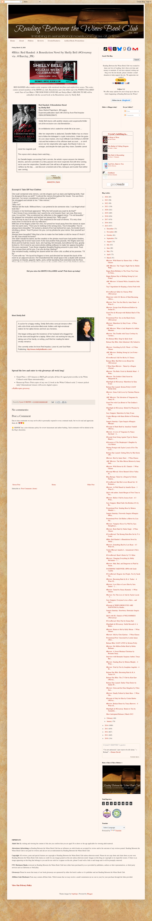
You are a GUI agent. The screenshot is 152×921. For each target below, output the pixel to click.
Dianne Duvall (116, 752)
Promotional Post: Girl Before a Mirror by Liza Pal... (122, 519)
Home (12, 40)
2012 (107, 732)
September (110, 238)
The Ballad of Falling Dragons (118, 146)
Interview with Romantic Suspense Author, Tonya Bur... (123, 657)
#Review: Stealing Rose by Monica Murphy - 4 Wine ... (122, 663)
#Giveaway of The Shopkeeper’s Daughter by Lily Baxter (121, 443)
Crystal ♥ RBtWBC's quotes (114, 744)
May (108, 251)
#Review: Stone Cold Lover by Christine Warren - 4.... (123, 393)
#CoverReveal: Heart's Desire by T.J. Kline (120, 555)
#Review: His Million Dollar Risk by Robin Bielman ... (121, 647)
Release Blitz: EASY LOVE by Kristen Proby (121, 643)
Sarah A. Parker (113, 148)
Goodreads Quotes (134, 757)
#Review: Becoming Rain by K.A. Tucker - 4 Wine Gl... (121, 580)
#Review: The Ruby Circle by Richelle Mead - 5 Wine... (122, 372)
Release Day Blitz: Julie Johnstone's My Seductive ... (123, 343)
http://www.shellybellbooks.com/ (39, 349)
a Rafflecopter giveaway (21, 388)
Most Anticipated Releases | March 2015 (119, 714)
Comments (129, 115)
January (109, 721)
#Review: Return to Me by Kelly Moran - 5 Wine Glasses (123, 630)
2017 (107, 219)
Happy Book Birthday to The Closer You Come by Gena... (122, 272)
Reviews (40, 40)
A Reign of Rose (113, 137)
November (110, 232)
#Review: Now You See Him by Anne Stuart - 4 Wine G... (122, 303)
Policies (30, 40)
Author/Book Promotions (74, 40)
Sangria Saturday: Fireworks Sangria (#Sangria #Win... (122, 514)
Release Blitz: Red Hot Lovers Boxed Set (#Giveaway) (120, 362)
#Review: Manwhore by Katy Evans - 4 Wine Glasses (121, 324)
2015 (107, 226)
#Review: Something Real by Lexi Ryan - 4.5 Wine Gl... (121, 546)
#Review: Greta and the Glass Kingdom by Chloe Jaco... (122, 689)
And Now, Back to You (116, 164)
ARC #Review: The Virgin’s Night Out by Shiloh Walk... (122, 267)
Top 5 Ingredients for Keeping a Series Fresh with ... (123, 287)
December (110, 228)
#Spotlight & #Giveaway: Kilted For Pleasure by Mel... (122, 409)
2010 (107, 738)
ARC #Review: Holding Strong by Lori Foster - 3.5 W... (122, 353)
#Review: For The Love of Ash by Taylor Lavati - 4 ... (122, 596)
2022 (107, 203)
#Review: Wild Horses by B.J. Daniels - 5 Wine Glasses (122, 467)
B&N (58, 182)
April (109, 254)
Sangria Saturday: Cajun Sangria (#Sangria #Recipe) (120, 422)
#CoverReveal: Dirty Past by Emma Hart (120, 621)
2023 (107, 200)
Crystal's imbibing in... (117, 133)
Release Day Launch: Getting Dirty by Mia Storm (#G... (123, 454)
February (110, 718)
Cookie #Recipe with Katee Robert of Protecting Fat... (122, 417)
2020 (107, 210)
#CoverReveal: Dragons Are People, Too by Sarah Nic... (123, 575)
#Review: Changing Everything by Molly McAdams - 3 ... (120, 559)
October (110, 235)
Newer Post (16, 484)
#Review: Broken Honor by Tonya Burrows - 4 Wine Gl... (122, 704)
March (109, 258)
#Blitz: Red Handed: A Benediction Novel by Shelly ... (121, 540)
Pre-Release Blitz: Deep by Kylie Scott (119, 339)
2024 (107, 197)
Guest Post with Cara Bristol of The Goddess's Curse (121, 403)
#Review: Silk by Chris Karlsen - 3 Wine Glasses (122, 634)
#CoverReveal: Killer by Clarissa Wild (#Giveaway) (119, 293)
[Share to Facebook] (63, 402)
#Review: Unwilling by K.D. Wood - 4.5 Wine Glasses (122, 348)
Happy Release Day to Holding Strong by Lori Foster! (122, 277)
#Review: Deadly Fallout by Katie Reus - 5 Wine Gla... (122, 694)
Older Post (90, 484)
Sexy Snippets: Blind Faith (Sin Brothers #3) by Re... (122, 504)
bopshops (75, 894)
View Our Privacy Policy (22, 885)
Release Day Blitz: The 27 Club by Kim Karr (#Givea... (121, 678)
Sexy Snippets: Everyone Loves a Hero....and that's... (121, 601)
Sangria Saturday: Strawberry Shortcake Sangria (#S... (122, 611)
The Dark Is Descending (116, 155)
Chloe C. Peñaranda (114, 157)
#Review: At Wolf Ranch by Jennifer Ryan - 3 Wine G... (121, 488)
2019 (107, 213)
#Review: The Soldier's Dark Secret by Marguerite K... (119, 377)
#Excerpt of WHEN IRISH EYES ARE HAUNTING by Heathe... (119, 606)
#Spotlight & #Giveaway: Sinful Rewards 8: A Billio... (122, 625)
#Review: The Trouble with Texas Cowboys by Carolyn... (122, 334)
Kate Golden (112, 139)
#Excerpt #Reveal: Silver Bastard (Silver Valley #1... (122, 472)
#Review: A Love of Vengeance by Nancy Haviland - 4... (120, 433)
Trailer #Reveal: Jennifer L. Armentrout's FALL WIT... (122, 551)
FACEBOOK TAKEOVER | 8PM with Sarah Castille (121, 570)
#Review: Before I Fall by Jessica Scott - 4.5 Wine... (121, 499)
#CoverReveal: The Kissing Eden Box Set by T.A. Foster (123, 535)
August (109, 241)
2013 (107, 728)
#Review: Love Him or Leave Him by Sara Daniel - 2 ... (120, 585)
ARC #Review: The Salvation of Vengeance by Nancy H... (122, 398)
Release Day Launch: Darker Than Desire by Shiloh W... (121, 684)
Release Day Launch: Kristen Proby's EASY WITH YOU (121, 388)
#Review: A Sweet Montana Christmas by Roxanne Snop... (120, 652)
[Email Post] (52, 402)
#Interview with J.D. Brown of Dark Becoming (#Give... (122, 298)
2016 (107, 222)
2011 (107, 735)
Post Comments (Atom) (29, 488)
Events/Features (54, 40)
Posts (128, 111)
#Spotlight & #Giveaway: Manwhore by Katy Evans (121, 383)
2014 (107, 725)
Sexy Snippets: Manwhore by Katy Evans (120, 413)
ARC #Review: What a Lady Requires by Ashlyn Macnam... (122, 329)
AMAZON (51, 182)
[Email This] (56, 402)
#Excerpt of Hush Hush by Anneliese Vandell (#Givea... (121, 427)
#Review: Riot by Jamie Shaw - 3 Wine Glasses (122, 458)
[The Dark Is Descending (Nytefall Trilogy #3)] (106, 159)
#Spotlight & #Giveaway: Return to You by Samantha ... (121, 710)
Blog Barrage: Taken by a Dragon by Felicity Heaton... (121, 478)
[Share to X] (61, 402)
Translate (118, 830)
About (21, 40)
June (108, 248)
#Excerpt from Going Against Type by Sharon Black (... (122, 438)
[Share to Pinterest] (65, 402)
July (108, 245)
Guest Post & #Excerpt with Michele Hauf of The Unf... (123, 313)
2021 (107, 206)
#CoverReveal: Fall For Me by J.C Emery (120, 357)
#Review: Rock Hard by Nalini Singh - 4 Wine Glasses (122, 530)
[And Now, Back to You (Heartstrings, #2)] (106, 168)
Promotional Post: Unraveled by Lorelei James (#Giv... (122, 639)
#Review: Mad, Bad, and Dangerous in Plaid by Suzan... (122, 564)
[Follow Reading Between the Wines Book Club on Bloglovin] (121, 101)
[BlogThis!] (59, 402)
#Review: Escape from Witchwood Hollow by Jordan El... (121, 308)
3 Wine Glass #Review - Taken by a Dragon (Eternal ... (121, 367)
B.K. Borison (112, 166)
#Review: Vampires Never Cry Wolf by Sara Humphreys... (121, 525)
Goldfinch (111, 173)
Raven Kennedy (113, 175)
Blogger (89, 894)
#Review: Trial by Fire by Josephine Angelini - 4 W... (122, 668)
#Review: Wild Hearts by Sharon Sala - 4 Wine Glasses (122, 261)
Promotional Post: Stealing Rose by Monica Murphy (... (121, 509)
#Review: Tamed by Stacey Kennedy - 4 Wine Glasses (121, 590)
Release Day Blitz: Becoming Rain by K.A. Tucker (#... (120, 673)
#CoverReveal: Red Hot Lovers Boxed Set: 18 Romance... (121, 483)
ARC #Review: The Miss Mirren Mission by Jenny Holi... (123, 462)
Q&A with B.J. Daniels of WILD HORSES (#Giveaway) (121, 617)
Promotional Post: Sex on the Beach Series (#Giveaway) (120, 319)
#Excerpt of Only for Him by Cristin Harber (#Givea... (121, 699)
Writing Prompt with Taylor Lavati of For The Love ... (122, 448)
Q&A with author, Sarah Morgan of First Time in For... (123, 493)
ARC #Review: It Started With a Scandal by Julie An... (122, 282)
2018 (107, 216)
